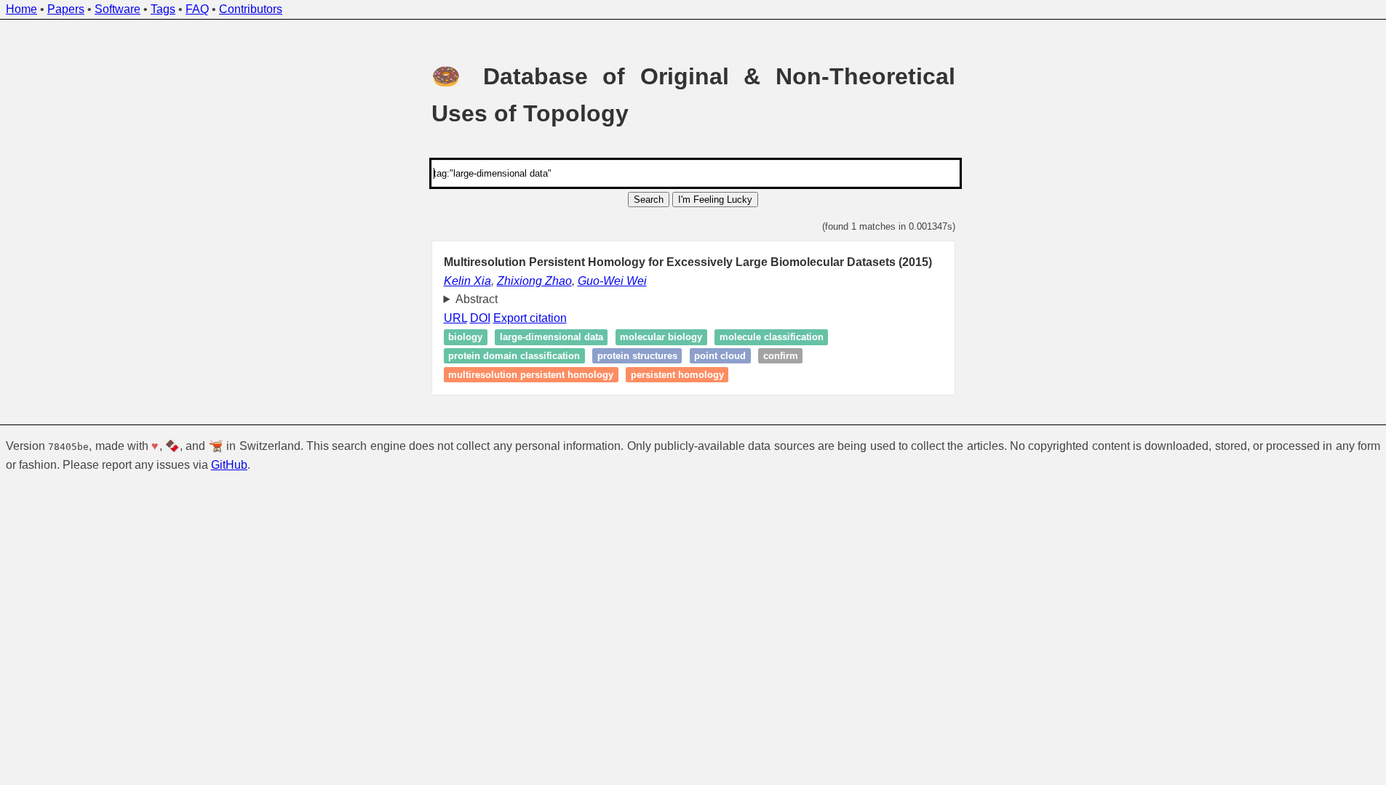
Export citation (530, 318)
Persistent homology (677, 374)
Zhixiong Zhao (534, 281)
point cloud (720, 355)
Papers (65, 9)
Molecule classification (772, 337)
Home (21, 9)
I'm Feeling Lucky (715, 199)
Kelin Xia (467, 281)
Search (649, 199)
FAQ (197, 9)
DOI (480, 318)
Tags (163, 9)
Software (117, 9)
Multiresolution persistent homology (530, 374)
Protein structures (637, 355)
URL (455, 318)
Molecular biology (661, 337)
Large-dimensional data (551, 337)
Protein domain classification (514, 355)
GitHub (229, 465)
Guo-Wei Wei (612, 281)
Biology (465, 337)
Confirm (780, 355)
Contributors (250, 9)
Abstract (476, 299)
